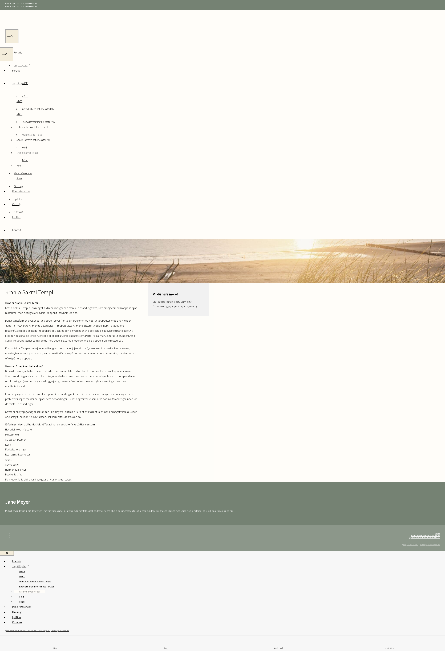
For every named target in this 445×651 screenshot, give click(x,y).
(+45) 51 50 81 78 (12, 3)
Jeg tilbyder (19, 83)
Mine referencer (23, 173)
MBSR (19, 101)
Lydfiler (16, 217)
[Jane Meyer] (14, 45)
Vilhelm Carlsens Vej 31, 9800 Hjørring (35, 630)
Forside (18, 52)
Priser (19, 178)
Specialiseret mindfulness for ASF (34, 140)
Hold (19, 165)
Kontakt (16, 230)
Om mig (16, 204)
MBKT (19, 114)
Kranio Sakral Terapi (27, 152)
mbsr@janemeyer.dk (29, 3)
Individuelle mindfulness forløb (38, 109)
